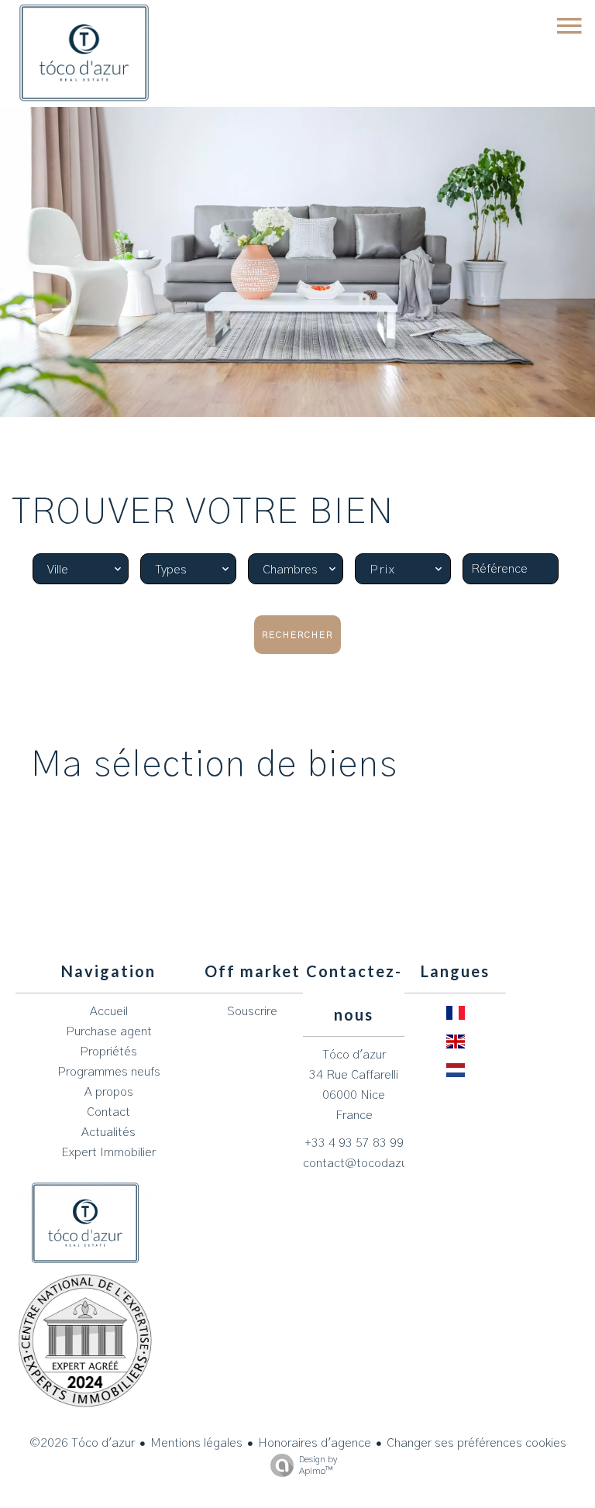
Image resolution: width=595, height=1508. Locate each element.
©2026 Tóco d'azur (82, 1443)
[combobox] (81, 568)
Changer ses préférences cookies (476, 1443)
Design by (318, 1465)
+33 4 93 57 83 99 (354, 1143)
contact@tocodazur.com (371, 1163)
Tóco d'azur (354, 1054)
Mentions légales (196, 1443)
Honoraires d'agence (314, 1443)
